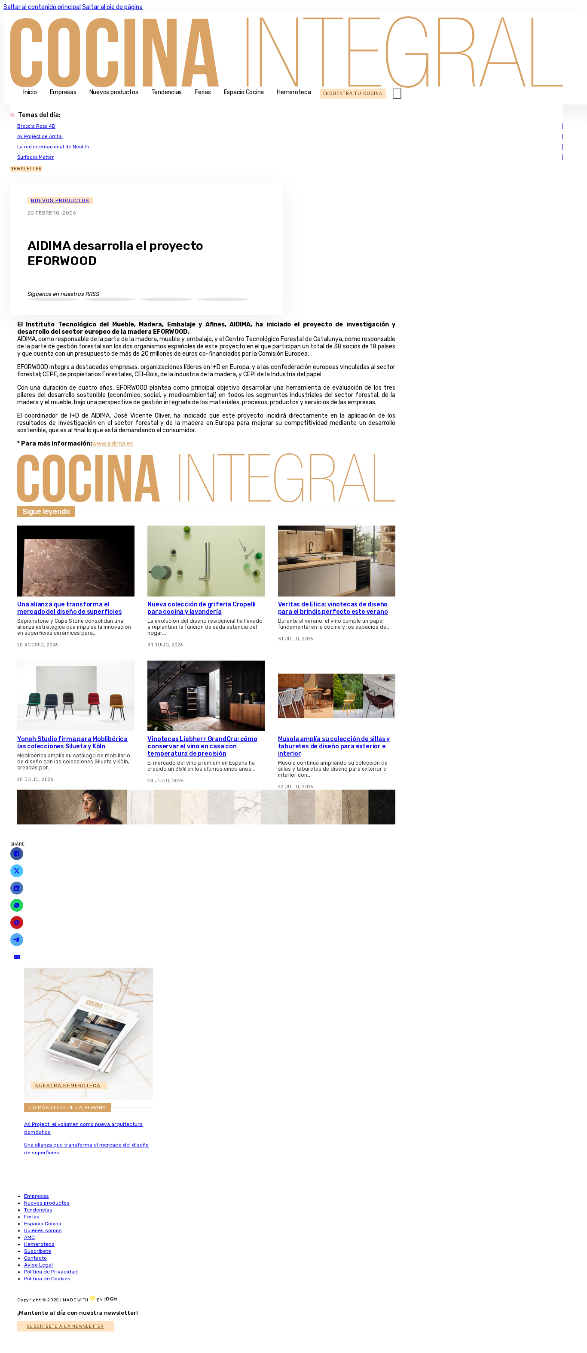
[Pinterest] (16, 922)
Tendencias (166, 92)
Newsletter (26, 169)
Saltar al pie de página (112, 7)
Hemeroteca (294, 92)
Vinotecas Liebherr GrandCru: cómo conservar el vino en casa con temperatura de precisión (202, 746)
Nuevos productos (113, 92)
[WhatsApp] (16, 905)
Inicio (30, 92)
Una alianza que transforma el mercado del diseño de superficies (69, 608)
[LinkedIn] (16, 888)
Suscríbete (37, 1251)
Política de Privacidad (51, 1272)
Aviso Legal (38, 1265)
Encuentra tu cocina (352, 93)
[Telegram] (16, 939)
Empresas (63, 92)
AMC (29, 1237)
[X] (16, 870)
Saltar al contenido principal (42, 7)
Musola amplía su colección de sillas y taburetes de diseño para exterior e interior (334, 746)
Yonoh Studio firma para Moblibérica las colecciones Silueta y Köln (72, 742)
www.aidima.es (112, 443)
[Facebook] (16, 853)
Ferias (203, 92)
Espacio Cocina (244, 92)
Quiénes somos (43, 1230)
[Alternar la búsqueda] (397, 93)
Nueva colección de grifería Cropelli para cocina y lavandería (201, 608)
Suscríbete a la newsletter (65, 1326)
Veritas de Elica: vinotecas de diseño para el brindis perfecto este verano (333, 608)
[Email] (16, 956)
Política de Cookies (47, 1279)
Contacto (35, 1258)
